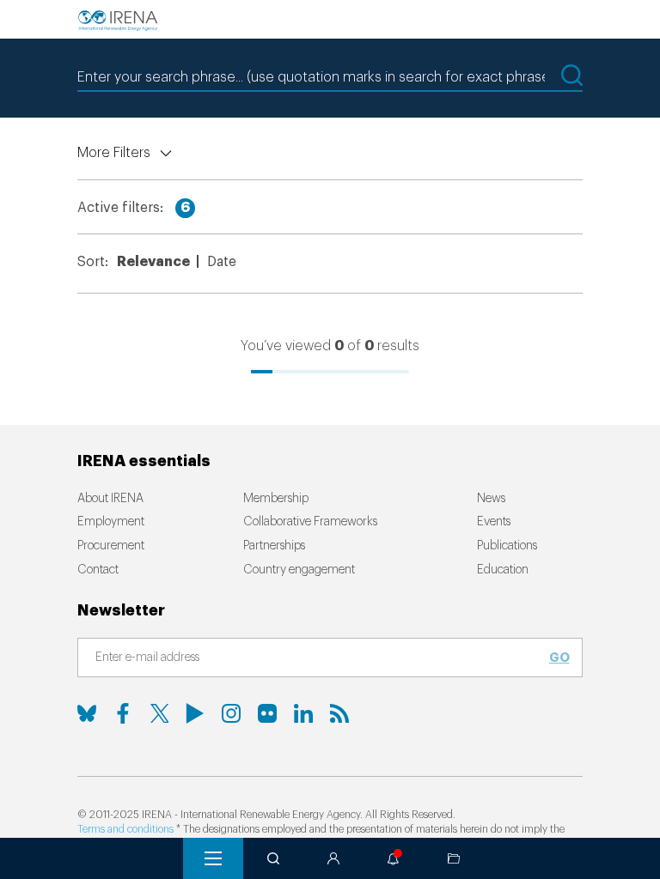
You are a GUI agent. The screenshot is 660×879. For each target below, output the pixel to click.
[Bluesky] (86, 713)
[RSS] (339, 713)
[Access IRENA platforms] (333, 858)
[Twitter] (159, 713)
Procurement (110, 546)
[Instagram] (231, 713)
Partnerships (274, 546)
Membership (276, 499)
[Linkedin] (303, 713)
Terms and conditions (125, 829)
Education (503, 570)
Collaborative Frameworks (310, 522)
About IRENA (110, 499)
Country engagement (299, 570)
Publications (507, 546)
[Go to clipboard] (454, 858)
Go (559, 658)
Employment (110, 522)
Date (221, 262)
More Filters (113, 153)
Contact (98, 570)
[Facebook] (122, 713)
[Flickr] (267, 713)
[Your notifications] (394, 858)
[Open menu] (213, 858)
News (491, 499)
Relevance (153, 262)
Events (493, 522)
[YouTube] (195, 713)
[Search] (273, 858)
